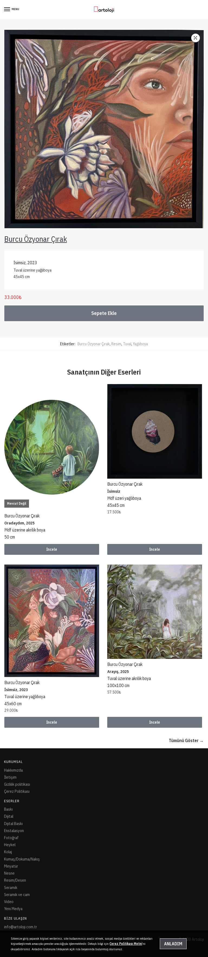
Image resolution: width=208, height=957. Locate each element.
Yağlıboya (140, 343)
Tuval (127, 343)
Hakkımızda (13, 770)
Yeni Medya (13, 908)
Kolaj (8, 851)
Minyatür (11, 866)
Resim (116, 343)
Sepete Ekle (104, 313)
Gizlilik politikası (17, 784)
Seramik (10, 887)
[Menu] (7, 9)
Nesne (9, 873)
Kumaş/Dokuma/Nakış (22, 859)
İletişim (10, 777)
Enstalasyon (14, 830)
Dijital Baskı (13, 823)
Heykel (9, 844)
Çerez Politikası (17, 791)
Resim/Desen (15, 880)
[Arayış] (154, 612)
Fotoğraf (11, 837)
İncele (51, 549)
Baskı (8, 809)
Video (9, 901)
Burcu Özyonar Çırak (93, 343)
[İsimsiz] (154, 431)
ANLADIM (173, 943)
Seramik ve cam (17, 894)
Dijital (8, 816)
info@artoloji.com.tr (20, 926)
